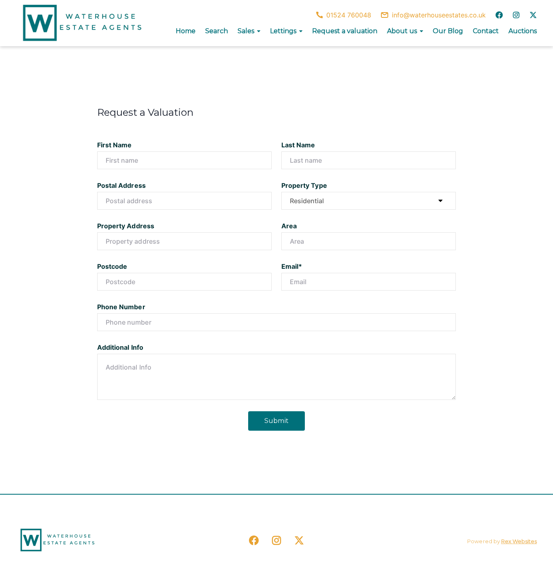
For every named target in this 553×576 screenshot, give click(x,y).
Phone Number (121, 307)
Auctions (522, 31)
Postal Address (121, 185)
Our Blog (448, 31)
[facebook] (499, 15)
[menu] (354, 31)
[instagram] (516, 15)
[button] (249, 31)
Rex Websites (519, 541)
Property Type (304, 185)
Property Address (125, 226)
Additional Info (120, 347)
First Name (114, 145)
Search (216, 31)
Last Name (298, 145)
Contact (486, 31)
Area (289, 226)
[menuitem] (185, 31)
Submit (276, 421)
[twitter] (533, 15)
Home (186, 31)
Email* (291, 266)
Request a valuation (344, 31)
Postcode (112, 266)
